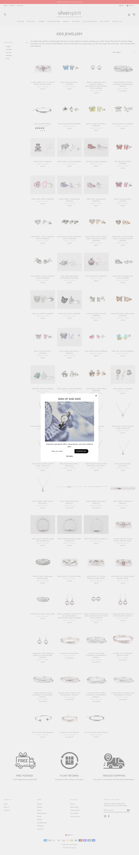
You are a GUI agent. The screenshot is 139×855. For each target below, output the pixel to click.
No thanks (69, 456)
